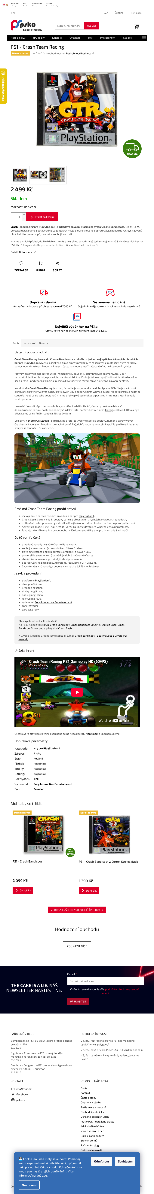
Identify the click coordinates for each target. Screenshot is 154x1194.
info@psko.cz (24, 1088)
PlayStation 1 (86, 515)
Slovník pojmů (89, 1140)
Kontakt (85, 1092)
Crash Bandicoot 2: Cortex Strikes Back (93, 624)
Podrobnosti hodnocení (80, 53)
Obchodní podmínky (92, 1112)
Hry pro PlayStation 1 (47, 748)
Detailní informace (21, 252)
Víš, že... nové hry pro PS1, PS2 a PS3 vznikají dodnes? (112, 1049)
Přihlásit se (78, 1001)
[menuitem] (18, 38)
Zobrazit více (77, 946)
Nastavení (29, 1185)
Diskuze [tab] (43, 343)
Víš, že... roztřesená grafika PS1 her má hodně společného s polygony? (108, 1042)
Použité (38, 758)
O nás (84, 1088)
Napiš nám (92, 733)
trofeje (109, 409)
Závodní (38, 789)
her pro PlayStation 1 (38, 420)
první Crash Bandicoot (56, 624)
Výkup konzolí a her (92, 1130)
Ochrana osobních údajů (95, 1116)
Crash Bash (65, 628)
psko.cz (20, 1100)
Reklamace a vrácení (93, 1107)
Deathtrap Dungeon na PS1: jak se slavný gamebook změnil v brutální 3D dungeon (41, 1067)
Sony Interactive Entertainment (53, 602)
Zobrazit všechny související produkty (77, 909)
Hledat (91, 25)
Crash (14, 226)
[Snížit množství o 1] (24, 219)
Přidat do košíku (44, 216)
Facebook (22, 1094)
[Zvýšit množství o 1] (24, 215)
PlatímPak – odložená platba (98, 1121)
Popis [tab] (16, 343)
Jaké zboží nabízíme (92, 1126)
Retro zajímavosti (91, 1150)
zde (44, 1175)
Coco (136, 226)
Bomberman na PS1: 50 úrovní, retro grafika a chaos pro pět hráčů (41, 1042)
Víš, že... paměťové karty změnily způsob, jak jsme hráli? (110, 1057)
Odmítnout (101, 1161)
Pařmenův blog (90, 1145)
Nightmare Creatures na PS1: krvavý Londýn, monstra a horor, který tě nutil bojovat (37, 1054)
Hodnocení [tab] (29, 343)
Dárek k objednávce (92, 1135)
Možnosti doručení (23, 206)
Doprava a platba (91, 1102)
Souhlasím (125, 1161)
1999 (36, 778)
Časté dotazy (88, 1097)
